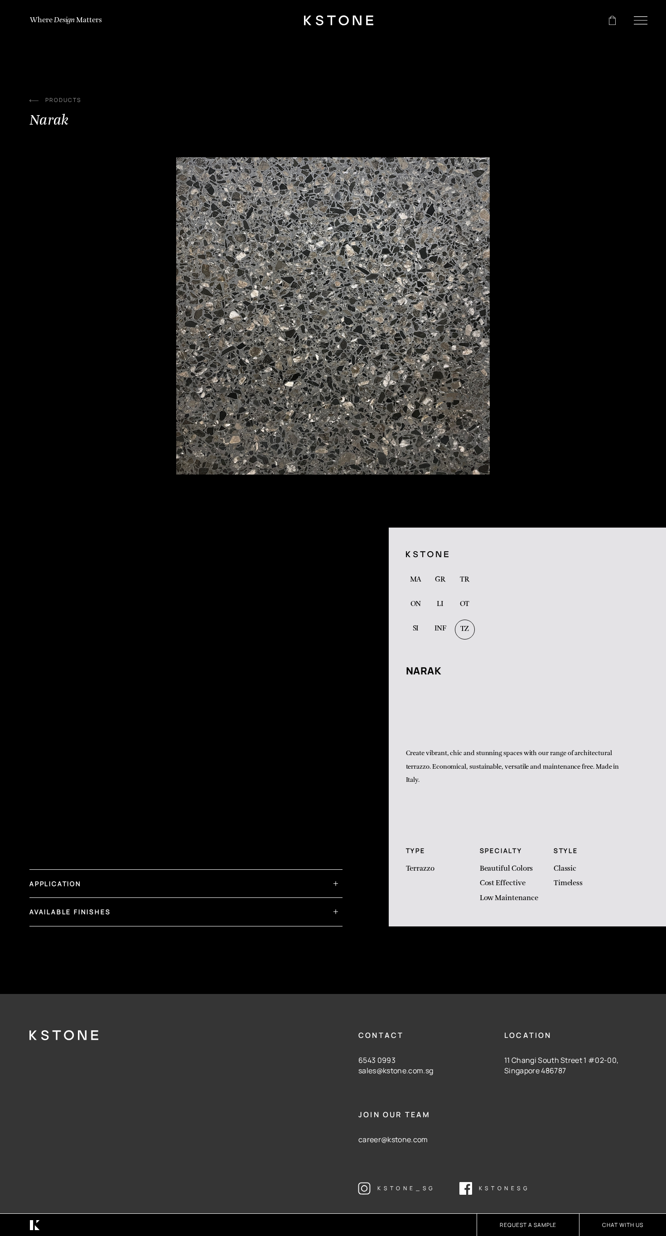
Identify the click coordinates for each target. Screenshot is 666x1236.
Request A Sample (528, 1225)
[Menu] (640, 20)
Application (55, 883)
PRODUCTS (63, 100)
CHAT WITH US (622, 1225)
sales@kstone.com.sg (395, 1071)
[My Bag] (612, 20)
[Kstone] (338, 20)
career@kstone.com (393, 1139)
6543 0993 (377, 1060)
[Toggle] (333, 879)
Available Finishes (70, 911)
